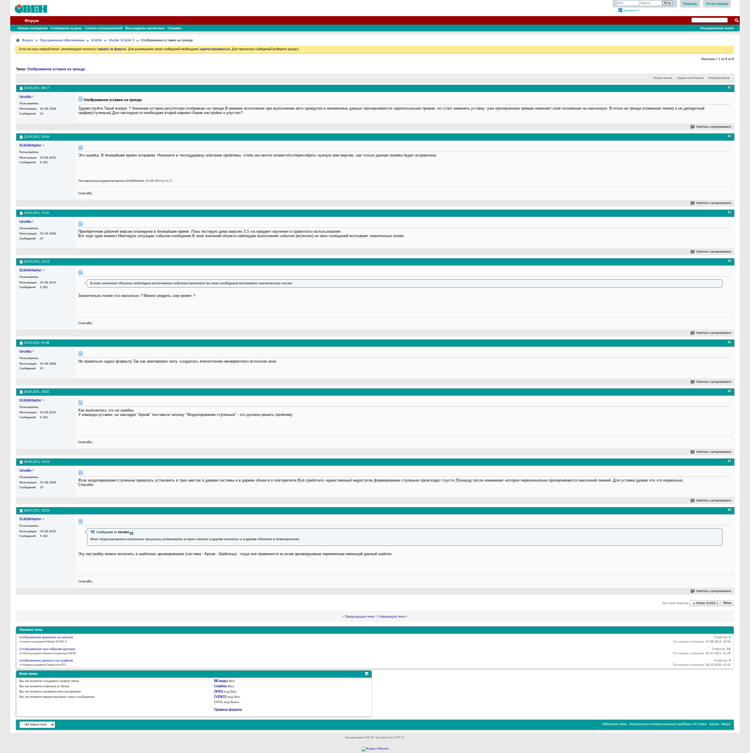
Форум (32, 20)
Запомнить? (631, 10)
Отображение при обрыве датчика (47, 649)
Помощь (690, 4)
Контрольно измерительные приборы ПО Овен (668, 724)
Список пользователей (103, 28)
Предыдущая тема (359, 616)
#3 (729, 212)
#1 (729, 87)
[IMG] (218, 691)
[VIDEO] (220, 697)
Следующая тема (391, 616)
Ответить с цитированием (713, 127)
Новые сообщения (32, 28)
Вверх (727, 603)
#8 (729, 510)
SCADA (96, 40)
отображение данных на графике (46, 660)
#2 (729, 136)
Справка (174, 28)
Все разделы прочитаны (145, 28)
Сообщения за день (66, 28)
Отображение (717, 78)
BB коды (221, 681)
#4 (729, 261)
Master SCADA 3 (121, 40)
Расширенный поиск (717, 28)
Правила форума (228, 710)
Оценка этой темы (689, 78)
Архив (714, 724)
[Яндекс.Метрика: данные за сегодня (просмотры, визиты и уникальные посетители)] (375, 749)
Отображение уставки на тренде (56, 69)
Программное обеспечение (62, 40)
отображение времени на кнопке (46, 637)
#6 (729, 391)
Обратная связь (614, 724)
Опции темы (661, 78)
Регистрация (717, 4)
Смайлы (220, 686)
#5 (729, 342)
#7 (729, 461)
